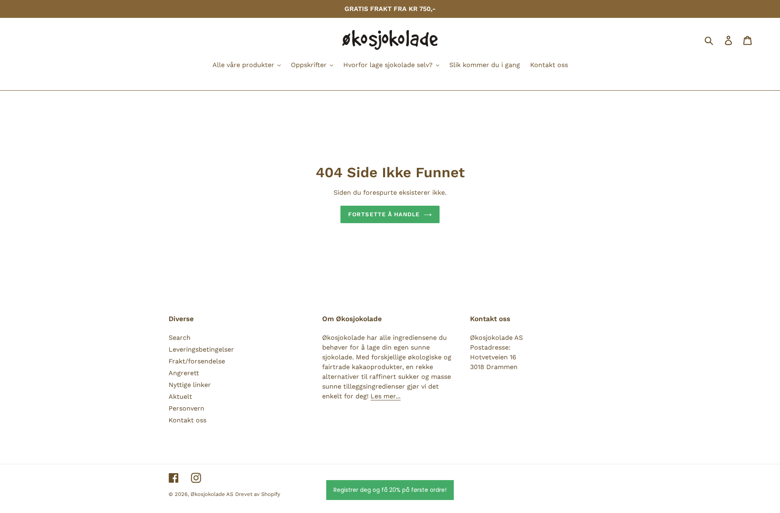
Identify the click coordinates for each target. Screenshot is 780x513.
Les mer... (385, 396)
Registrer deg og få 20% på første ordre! (390, 490)
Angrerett (184, 373)
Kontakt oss (187, 420)
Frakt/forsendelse (197, 361)
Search (180, 337)
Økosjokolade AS (212, 494)
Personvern (186, 408)
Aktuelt (180, 396)
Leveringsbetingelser (201, 349)
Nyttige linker (190, 385)
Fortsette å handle (384, 214)
